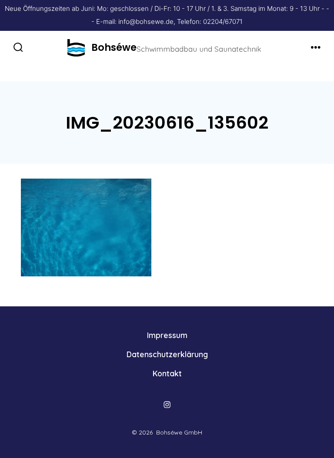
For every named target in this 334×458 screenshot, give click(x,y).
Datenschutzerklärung (167, 354)
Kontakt (167, 373)
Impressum (167, 335)
